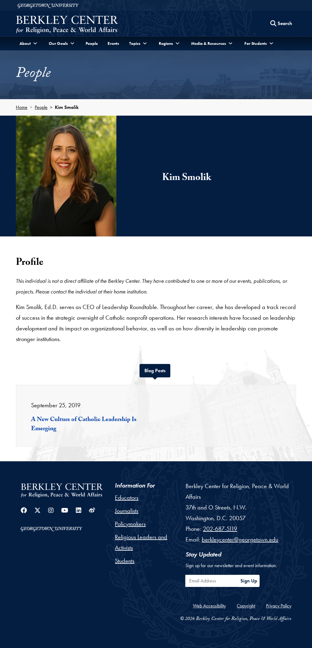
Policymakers (130, 524)
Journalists (126, 511)
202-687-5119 (220, 529)
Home (21, 107)
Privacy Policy (278, 606)
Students (124, 561)
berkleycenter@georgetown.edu (240, 539)
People (92, 43)
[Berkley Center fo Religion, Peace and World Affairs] (67, 25)
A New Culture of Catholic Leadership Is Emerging (83, 424)
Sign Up (248, 581)
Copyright (246, 606)
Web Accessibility (209, 606)
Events (113, 43)
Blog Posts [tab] (157, 370)
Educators (126, 498)
